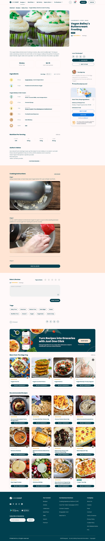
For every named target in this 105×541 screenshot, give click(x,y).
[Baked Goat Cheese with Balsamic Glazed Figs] (63, 442)
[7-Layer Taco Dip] (85, 473)
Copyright (92, 538)
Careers (89, 505)
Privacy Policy (91, 519)
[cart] (75, 2)
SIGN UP (83, 2)
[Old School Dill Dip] (41, 473)
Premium (45, 522)
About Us (89, 501)
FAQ (88, 530)
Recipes (45, 501)
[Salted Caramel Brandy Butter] (85, 410)
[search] (70, 2)
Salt (26, 125)
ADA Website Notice (92, 526)
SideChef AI (62, 515)
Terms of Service (91, 515)
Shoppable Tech (63, 512)
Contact (89, 512)
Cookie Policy (90, 522)
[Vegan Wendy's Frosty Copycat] (85, 373)
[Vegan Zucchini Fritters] (42, 373)
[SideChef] (16, 499)
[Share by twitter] (81, 56)
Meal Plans (46, 512)
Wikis (44, 515)
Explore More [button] (47, 2)
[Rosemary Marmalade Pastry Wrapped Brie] (19, 410)
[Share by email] (84, 56)
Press (88, 508)
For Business (57, 2)
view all (93, 354)
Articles (45, 505)
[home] (14, 2)
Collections (46, 508)
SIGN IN (92, 2)
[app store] (25, 510)
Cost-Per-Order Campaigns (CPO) (68, 505)
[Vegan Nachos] (63, 373)
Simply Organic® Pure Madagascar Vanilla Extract (38, 109)
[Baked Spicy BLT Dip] (85, 442)
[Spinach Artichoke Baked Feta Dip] (41, 442)
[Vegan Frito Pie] (20, 373)
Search (45, 519)
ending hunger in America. (84, 123)
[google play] (14, 510)
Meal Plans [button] (31, 2)
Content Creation (64, 508)
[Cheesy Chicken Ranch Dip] (63, 410)
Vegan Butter (28, 80)
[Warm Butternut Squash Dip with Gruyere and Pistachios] (63, 473)
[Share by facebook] (77, 56)
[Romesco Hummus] (19, 442)
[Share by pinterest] (74, 56)
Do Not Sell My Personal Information (79, 538)
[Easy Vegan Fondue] (19, 473)
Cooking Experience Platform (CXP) (68, 501)
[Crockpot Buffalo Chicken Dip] (41, 410)
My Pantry (39, 2)
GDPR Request (64, 538)
